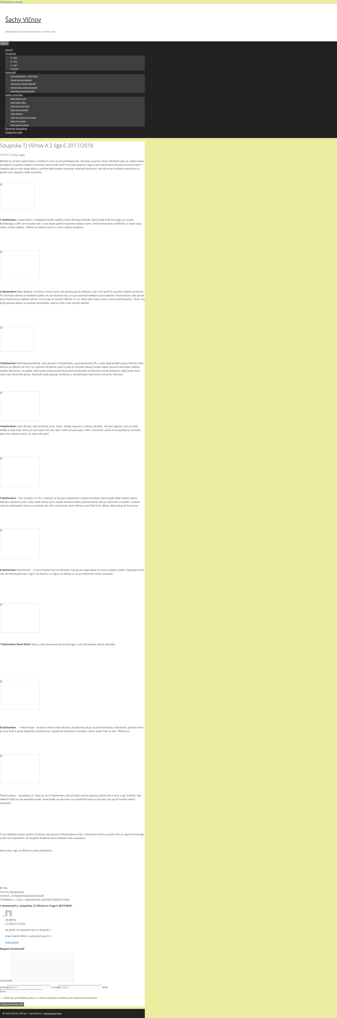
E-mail (55, 987)
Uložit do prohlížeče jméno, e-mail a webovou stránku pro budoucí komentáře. (50, 998)
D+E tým (14, 69)
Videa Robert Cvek (18, 99)
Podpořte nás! (13, 132)
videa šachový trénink (20, 125)
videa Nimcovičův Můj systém (23, 117)
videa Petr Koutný (18, 121)
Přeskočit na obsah (11, 2)
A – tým (14, 57)
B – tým (14, 61)
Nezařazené (17, 892)
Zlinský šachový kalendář (21, 80)
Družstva (10, 53)
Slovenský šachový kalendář (22, 91)
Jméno (4, 987)
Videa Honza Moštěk (19, 110)
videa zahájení (17, 114)
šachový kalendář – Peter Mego (24, 76)
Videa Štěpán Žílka (18, 102)
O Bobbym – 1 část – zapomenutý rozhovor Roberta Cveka (35, 899)
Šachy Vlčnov (23, 19)
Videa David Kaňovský (20, 106)
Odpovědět (12, 942)
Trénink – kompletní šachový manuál (22, 895)
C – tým (14, 65)
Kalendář (10, 72)
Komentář (6, 980)
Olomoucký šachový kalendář (23, 84)
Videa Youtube (14, 95)
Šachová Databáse (16, 128)
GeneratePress (53, 1013)
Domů (9, 50)
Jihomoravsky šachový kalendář (24, 87)
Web (105, 987)
